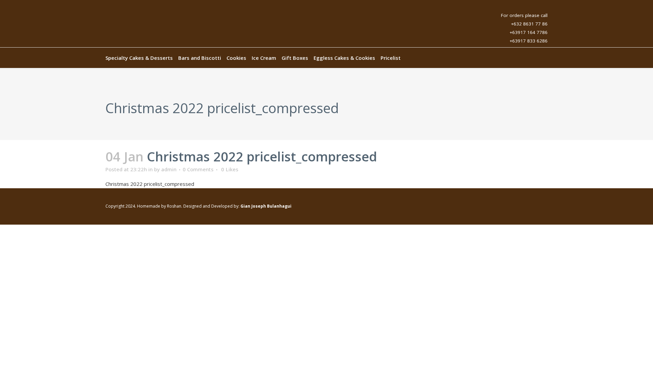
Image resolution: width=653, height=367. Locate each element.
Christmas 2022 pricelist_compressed (149, 183)
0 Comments (198, 169)
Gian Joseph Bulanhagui (265, 206)
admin (169, 169)
